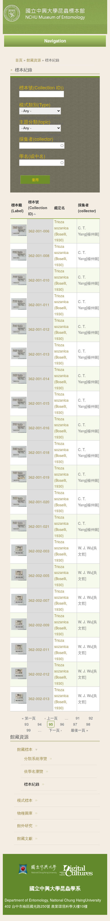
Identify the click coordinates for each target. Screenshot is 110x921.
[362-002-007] (19, 603)
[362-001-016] (19, 431)
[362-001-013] (19, 357)
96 (62, 724)
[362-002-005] (19, 579)
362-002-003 (38, 550)
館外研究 (24, 825)
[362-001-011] (19, 308)
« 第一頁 (29, 718)
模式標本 (24, 800)
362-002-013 (38, 698)
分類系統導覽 (35, 758)
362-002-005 (38, 575)
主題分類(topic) (34, 122)
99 (29, 730)
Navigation (55, 41)
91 (78, 718)
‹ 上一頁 (51, 718)
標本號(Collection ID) (37, 208)
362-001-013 (38, 354)
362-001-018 (38, 452)
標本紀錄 (31, 784)
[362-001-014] (19, 382)
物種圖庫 (24, 813)
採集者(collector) (36, 139)
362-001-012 (38, 329)
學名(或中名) (32, 156)
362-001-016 (38, 427)
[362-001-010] (19, 283)
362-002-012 (38, 674)
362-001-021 (38, 526)
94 (40, 724)
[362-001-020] (19, 505)
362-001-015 (38, 403)
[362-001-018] (19, 455)
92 (91, 718)
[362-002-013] (19, 702)
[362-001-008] (19, 259)
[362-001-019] (19, 480)
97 (75, 724)
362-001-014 (38, 378)
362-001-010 (38, 280)
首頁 (19, 59)
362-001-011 (38, 304)
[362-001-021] (19, 529)
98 (88, 724)
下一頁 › (55, 730)
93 (27, 724)
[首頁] (45, 21)
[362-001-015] (19, 406)
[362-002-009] (19, 628)
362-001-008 (38, 255)
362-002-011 (38, 649)
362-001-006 (38, 230)
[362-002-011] (19, 653)
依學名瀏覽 (33, 771)
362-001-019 (38, 477)
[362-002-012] (19, 677)
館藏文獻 (24, 838)
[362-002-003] (19, 554)
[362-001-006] (19, 234)
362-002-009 (38, 624)
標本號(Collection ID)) (41, 87)
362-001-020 (38, 501)
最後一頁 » (79, 730)
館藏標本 (24, 749)
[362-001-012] (19, 332)
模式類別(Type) (34, 105)
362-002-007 (38, 600)
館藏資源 (34, 59)
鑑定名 (59, 207)
